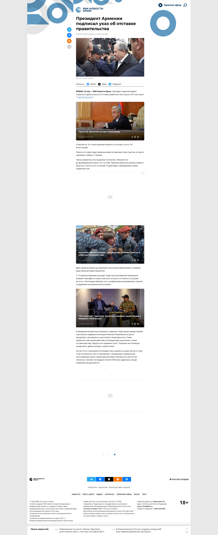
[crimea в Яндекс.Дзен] (109, 479)
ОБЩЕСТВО (103, 487)
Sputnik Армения (84, 97)
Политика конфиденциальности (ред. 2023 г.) (47, 518)
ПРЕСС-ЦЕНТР (88, 494)
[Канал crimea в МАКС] (126, 479)
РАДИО (100, 494)
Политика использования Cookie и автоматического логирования (51, 514)
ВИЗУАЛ (127, 487)
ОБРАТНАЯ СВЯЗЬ (124, 494)
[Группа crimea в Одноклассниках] (118, 479)
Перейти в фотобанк (88, 78)
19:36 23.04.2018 (81, 34)
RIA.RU (137, 494)
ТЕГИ (144, 494)
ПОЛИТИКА (92, 487)
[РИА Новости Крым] (89, 9)
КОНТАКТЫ (109, 494)
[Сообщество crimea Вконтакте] (100, 479)
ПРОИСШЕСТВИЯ (115, 487)
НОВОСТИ (76, 494)
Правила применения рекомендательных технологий (51, 521)
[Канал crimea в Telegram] (91, 479)
